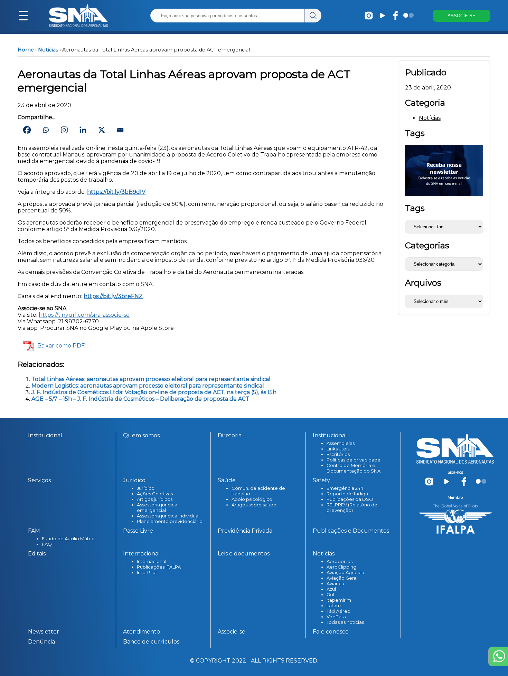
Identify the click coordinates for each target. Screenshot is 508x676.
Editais (37, 553)
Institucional (45, 435)
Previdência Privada (245, 530)
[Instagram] (64, 130)
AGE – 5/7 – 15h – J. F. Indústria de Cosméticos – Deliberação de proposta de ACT (140, 399)
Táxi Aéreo (338, 611)
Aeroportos (339, 561)
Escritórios (338, 454)
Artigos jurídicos (154, 499)
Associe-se (231, 631)
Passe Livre (138, 530)
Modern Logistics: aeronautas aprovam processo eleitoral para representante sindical (147, 385)
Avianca (335, 583)
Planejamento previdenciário (170, 521)
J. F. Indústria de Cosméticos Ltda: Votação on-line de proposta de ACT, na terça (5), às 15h (153, 392)
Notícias (48, 50)
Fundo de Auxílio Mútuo (68, 538)
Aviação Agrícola (345, 572)
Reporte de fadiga (347, 493)
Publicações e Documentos (351, 530)
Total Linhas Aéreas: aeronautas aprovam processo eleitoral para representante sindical (151, 379)
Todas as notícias (345, 622)
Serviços (39, 480)
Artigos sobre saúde (254, 504)
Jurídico (145, 488)
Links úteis (338, 448)
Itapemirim (339, 600)
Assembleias (341, 443)
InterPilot (147, 572)
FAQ (47, 544)
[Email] (120, 130)
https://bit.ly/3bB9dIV (116, 192)
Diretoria (230, 435)
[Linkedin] (83, 130)
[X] (101, 130)
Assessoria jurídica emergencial (157, 507)
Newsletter (43, 631)
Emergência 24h (345, 488)
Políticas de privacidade (353, 460)
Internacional (151, 561)
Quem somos (141, 435)
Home (26, 50)
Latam (334, 605)
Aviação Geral (342, 578)
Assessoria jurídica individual (168, 515)
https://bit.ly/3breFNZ (113, 296)
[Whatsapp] (45, 130)
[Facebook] (27, 130)
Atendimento (141, 631)
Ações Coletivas (155, 493)
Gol (330, 594)
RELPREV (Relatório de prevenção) (352, 507)
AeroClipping (341, 567)
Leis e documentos (244, 553)
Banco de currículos (151, 641)
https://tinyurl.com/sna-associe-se (84, 315)
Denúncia (41, 641)
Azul (331, 589)
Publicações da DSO (350, 499)
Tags (415, 208)
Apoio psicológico (252, 499)
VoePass (336, 616)
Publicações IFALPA (159, 567)
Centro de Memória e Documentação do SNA (353, 468)
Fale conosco (331, 631)
